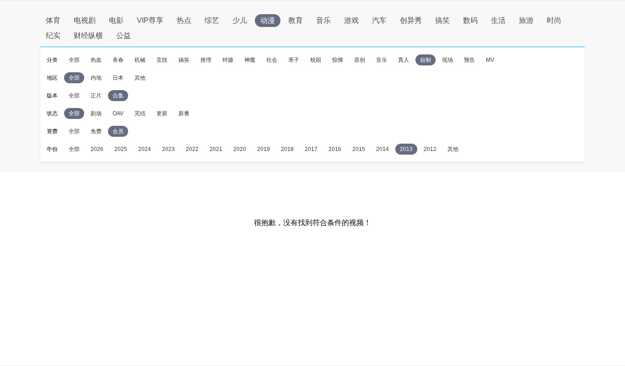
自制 (425, 60)
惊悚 (337, 60)
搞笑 (442, 20)
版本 (52, 95)
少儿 (239, 20)
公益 (123, 35)
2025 (120, 149)
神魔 (249, 60)
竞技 (161, 60)
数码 (470, 20)
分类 (52, 60)
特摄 (227, 60)
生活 (498, 20)
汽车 (379, 20)
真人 (403, 60)
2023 (168, 149)
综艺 (212, 20)
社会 (271, 60)
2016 (335, 149)
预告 (469, 60)
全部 (74, 60)
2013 (406, 149)
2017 (311, 149)
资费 (52, 131)
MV (490, 60)
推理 (205, 60)
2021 (216, 149)
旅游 (526, 20)
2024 (144, 149)
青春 (118, 60)
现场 (447, 60)
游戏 (351, 20)
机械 (140, 60)
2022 (192, 149)
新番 (183, 113)
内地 (96, 78)
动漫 (267, 20)
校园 (315, 60)
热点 (184, 20)
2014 (382, 149)
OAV (118, 113)
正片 (96, 95)
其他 (140, 78)
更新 (161, 113)
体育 (53, 20)
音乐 (323, 20)
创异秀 (411, 20)
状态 (52, 113)
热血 (96, 60)
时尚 (554, 20)
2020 (239, 149)
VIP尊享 (150, 20)
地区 (52, 78)
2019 (263, 149)
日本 (118, 78)
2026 (97, 149)
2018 (287, 149)
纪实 (53, 35)
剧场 (96, 113)
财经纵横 (88, 35)
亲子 (293, 60)
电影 (116, 20)
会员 (118, 131)
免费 (96, 131)
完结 (140, 113)
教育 (295, 20)
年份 (52, 149)
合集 (118, 95)
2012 (430, 149)
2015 (358, 149)
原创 (359, 60)
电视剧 (85, 20)
